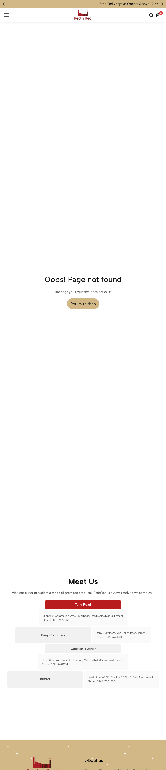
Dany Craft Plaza (53, 635)
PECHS (45, 679)
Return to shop (83, 304)
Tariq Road (83, 604)
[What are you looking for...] (152, 15)
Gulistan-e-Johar (83, 648)
